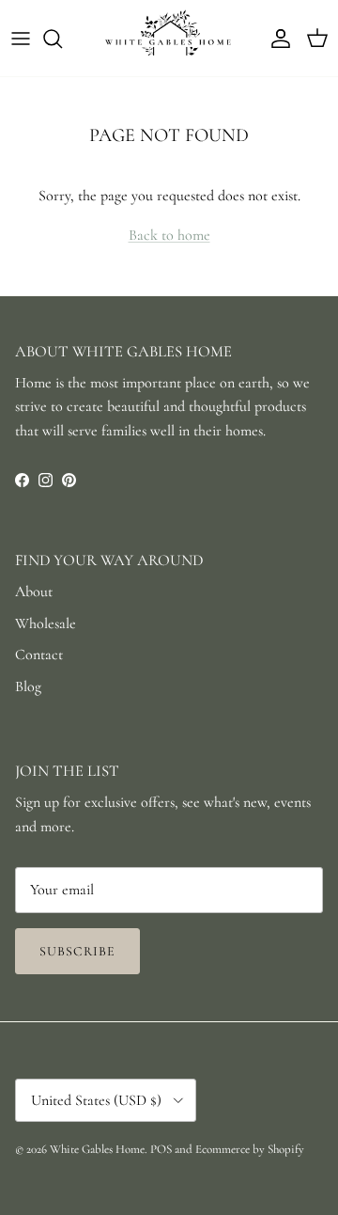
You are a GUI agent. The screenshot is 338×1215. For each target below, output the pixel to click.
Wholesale (45, 623)
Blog (28, 686)
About (34, 591)
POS (161, 1149)
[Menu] (20, 38)
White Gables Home (97, 1149)
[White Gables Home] (169, 38)
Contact (39, 654)
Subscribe (77, 951)
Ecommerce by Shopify (249, 1149)
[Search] (62, 38)
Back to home (169, 235)
